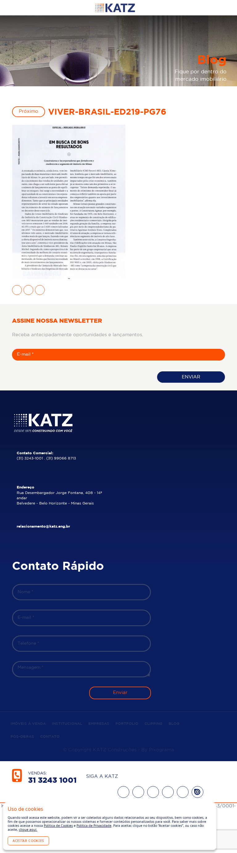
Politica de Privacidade (94, 825)
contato (50, 736)
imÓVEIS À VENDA (28, 723)
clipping (153, 723)
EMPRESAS (98, 723)
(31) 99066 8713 (61, 458)
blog (173, 723)
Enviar (191, 377)
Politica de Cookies (58, 825)
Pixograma (161, 750)
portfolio (126, 723)
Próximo (28, 111)
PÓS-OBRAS (22, 736)
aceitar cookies (28, 841)
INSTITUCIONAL (67, 723)
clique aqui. (28, 829)
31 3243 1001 (52, 780)
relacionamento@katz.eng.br (43, 526)
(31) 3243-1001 (30, 458)
